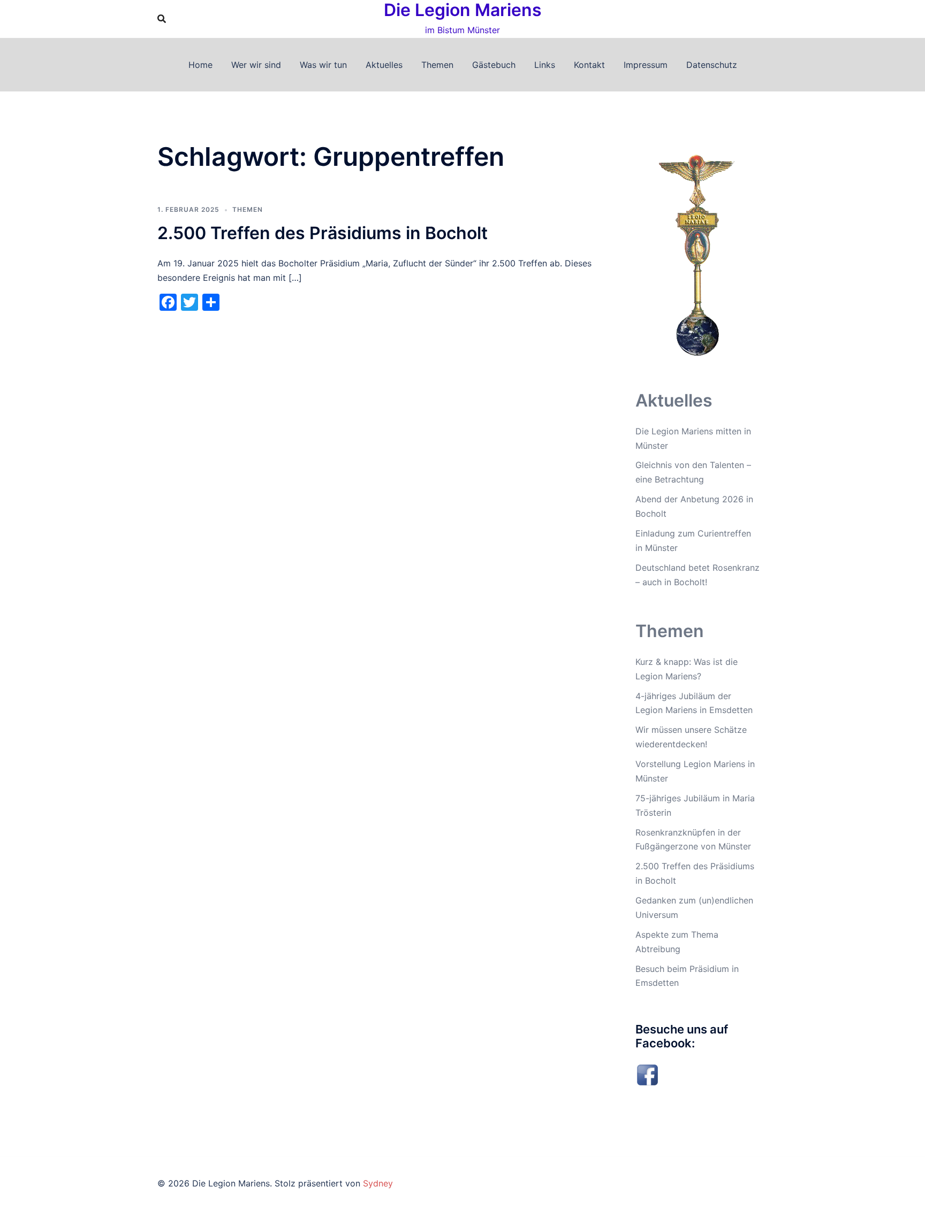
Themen (437, 64)
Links (544, 64)
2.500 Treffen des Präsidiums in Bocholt (322, 233)
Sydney (378, 1183)
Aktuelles (384, 64)
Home (200, 64)
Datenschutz (711, 64)
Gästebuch (493, 64)
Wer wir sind (256, 64)
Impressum (646, 64)
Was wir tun (323, 64)
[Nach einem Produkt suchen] (161, 18)
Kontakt (589, 64)
